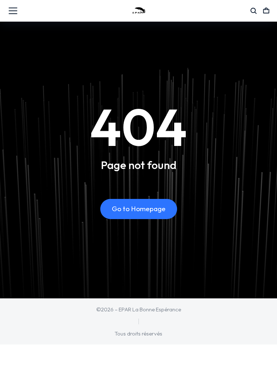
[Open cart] (266, 10)
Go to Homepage (139, 208)
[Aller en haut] (262, 354)
